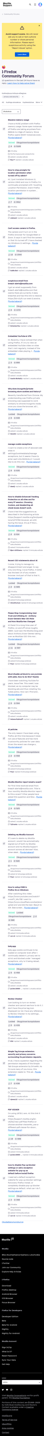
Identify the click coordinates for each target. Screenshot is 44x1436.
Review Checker (15, 999)
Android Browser (9, 1294)
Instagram (11, 1390)
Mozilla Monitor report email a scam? (24, 782)
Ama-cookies (8, 1428)
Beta (4, 1321)
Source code (7, 1259)
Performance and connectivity (22, 154)
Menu (35, 4)
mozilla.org (7, 1416)
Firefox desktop (9, 1290)
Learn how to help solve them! (21, 83)
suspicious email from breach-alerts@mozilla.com (20, 282)
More (38, 102)
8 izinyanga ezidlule (35, 603)
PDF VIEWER (13, 1110)
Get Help (6, 1364)
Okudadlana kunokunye (12, 1222)
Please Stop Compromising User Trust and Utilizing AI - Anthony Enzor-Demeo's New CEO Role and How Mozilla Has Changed (22, 617)
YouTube (7, 1390)
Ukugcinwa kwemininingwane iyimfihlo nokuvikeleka (25, 211)
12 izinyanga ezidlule (29, 877)
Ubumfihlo (6, 1424)
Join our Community (11, 1267)
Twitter (3, 1390)
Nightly (5, 1329)
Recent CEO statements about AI (22, 560)
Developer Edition (10, 1316)
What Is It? (7, 1351)
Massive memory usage (18, 120)
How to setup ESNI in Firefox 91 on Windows (18, 888)
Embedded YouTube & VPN (19, 336)
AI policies (12, 729)
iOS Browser (7, 1298)
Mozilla (8, 1239)
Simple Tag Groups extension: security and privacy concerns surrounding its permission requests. (24, 1054)
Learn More (22, 54)
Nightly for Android (11, 1333)
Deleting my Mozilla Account (21, 834)
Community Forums (11, 14)
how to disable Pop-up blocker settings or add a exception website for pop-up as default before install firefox (21, 1169)
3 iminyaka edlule (36, 550)
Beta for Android (9, 1325)
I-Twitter (6, 1263)
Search (30, 4)
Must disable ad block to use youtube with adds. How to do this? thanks (25, 675)
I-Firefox (13, 151)
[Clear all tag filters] (22, 96)
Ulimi (4, 1378)
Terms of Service (9, 1420)
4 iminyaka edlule (29, 936)
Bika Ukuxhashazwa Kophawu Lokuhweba (21, 1255)
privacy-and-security (11, 97)
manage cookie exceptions (20, 444)
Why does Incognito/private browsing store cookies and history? (24, 390)
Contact (5, 1432)
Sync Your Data (9, 1360)
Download (6, 1286)
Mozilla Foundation (21, 1398)
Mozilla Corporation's (16, 1395)
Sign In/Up (7, 1347)
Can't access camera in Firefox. (21, 228)
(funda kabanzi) (15, 138)
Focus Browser (8, 1302)
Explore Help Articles (11, 1272)
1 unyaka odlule (27, 160)
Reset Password (9, 1356)
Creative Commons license (18, 1408)
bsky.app (12, 946)
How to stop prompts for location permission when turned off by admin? (19, 173)
